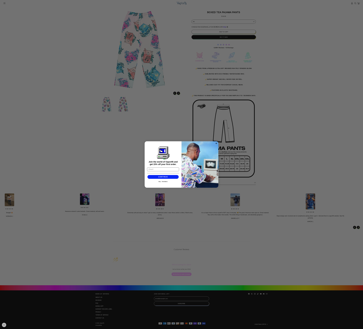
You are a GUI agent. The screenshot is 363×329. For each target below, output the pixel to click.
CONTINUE (163, 177)
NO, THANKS (163, 181)
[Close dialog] (216, 143)
